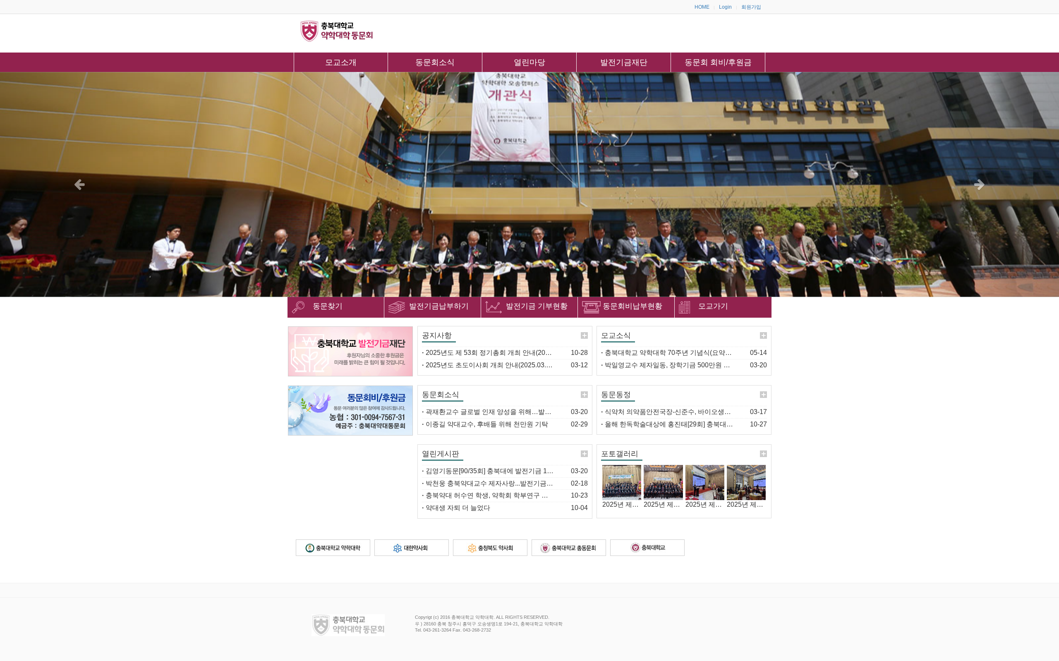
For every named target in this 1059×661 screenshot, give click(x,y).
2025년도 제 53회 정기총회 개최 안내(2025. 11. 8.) (497, 352)
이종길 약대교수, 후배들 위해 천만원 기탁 (485, 424)
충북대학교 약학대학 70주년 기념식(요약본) (667, 352)
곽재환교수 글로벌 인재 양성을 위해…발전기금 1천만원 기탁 (513, 411)
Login (725, 7)
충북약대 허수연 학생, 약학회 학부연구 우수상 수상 (499, 495)
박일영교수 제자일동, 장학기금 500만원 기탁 (669, 365)
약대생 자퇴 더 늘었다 (456, 507)
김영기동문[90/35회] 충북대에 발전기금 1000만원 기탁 (504, 470)
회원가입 (751, 7)
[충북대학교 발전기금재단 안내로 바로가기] (350, 351)
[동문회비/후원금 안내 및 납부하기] (350, 411)
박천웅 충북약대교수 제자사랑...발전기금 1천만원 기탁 (504, 483)
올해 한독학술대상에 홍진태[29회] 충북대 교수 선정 (678, 424)
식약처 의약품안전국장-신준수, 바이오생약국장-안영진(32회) (692, 411)
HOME (702, 7)
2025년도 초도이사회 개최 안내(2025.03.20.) (489, 365)
